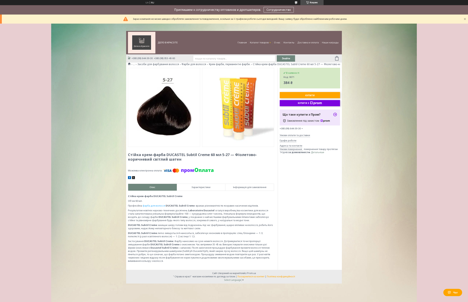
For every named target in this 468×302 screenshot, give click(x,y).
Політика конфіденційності (281, 276)
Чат (455, 292)
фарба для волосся (154, 205)
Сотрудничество (279, 10)
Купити (310, 95)
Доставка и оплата (308, 42)
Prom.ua (251, 273)
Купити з (303, 103)
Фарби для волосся (194, 64)
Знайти (286, 58)
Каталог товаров (259, 42)
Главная (242, 42)
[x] (133, 178)
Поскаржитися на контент (251, 276)
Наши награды (330, 42)
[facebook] (129, 178)
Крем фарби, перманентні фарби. (229, 64)
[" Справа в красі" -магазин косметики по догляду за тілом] (141, 42)
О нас (277, 42)
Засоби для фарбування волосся (158, 64)
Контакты (289, 42)
